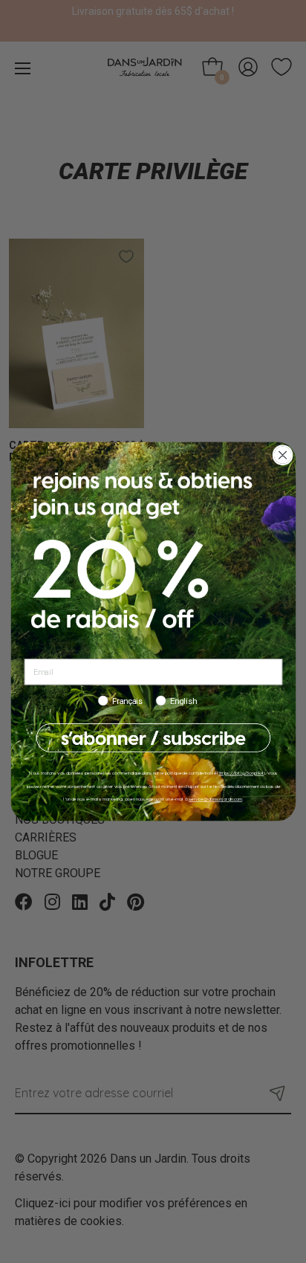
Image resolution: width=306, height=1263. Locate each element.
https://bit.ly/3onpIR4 (240, 773)
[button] (152, 738)
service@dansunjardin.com (214, 799)
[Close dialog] (282, 455)
